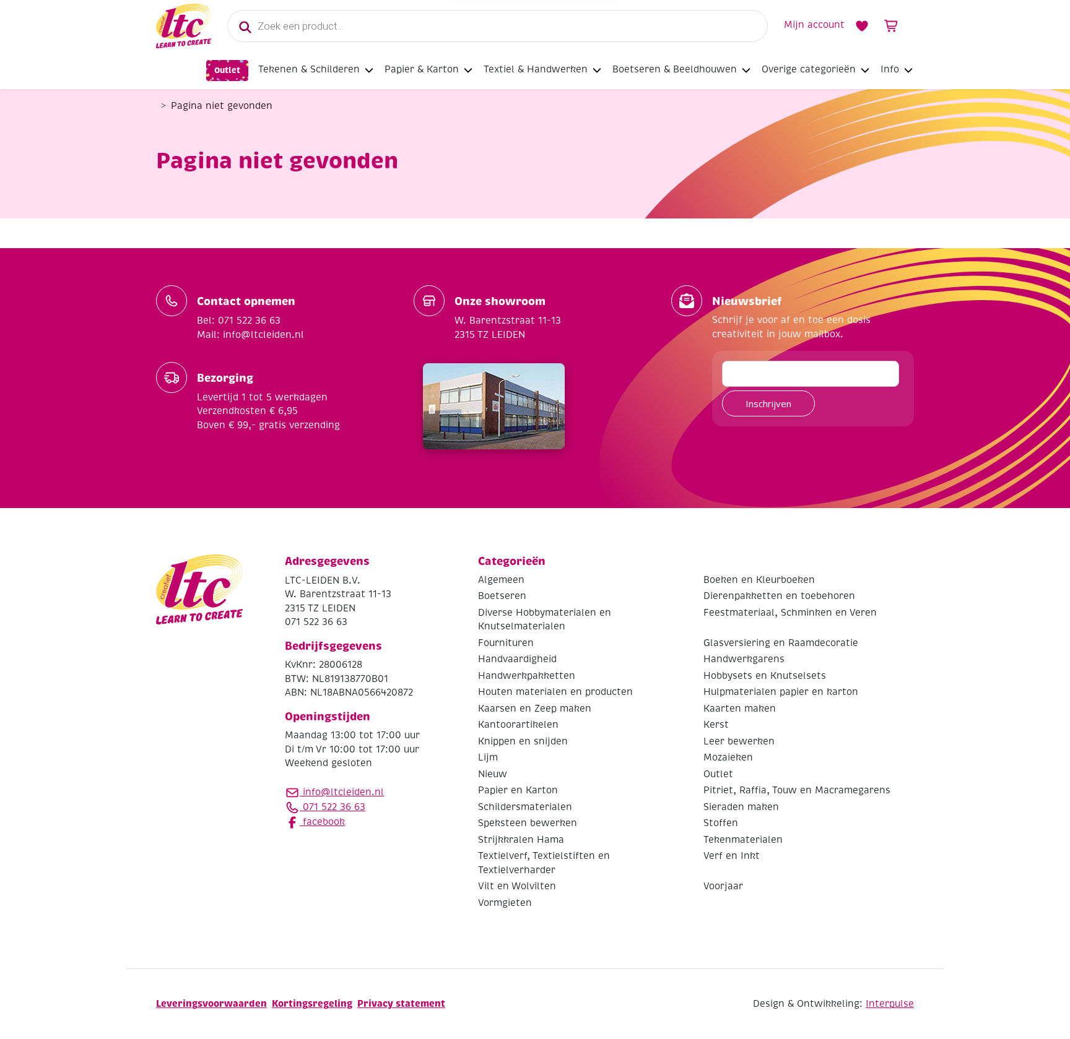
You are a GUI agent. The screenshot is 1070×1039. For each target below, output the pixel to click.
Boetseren (502, 595)
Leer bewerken (739, 741)
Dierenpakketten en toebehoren (779, 595)
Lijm (488, 757)
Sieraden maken (741, 807)
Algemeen (501, 579)
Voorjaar (723, 886)
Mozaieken (728, 757)
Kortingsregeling (312, 1003)
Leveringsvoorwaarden (211, 1003)
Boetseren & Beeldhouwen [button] (674, 69)
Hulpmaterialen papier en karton (780, 691)
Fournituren (506, 643)
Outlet (227, 70)
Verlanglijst (862, 26)
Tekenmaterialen (743, 839)
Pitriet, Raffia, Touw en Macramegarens (796, 790)
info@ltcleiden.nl (343, 792)
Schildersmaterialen (525, 807)
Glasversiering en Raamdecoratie (780, 643)
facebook (322, 821)
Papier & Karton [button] (422, 69)
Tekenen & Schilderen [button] (309, 69)
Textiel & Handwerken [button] (536, 69)
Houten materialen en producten (555, 691)
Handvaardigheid (517, 659)
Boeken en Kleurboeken (759, 579)
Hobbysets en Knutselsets (764, 675)
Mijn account (814, 24)
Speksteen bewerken (527, 823)
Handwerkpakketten (526, 675)
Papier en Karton (518, 790)
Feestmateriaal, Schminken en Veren (790, 612)
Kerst (716, 724)
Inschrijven (768, 403)
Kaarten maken (739, 708)
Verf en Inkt (731, 855)
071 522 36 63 (332, 807)
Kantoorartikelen (518, 724)
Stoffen (720, 823)
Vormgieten (505, 902)
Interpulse (890, 1003)
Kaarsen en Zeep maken (534, 708)
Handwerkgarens (744, 659)
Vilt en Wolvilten (517, 886)
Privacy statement (401, 1003)
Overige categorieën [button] (809, 69)
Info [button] (890, 69)
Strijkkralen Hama (521, 839)
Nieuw (492, 774)
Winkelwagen (891, 26)
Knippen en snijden (523, 741)
